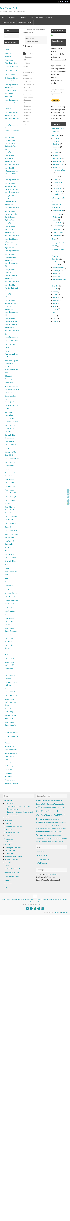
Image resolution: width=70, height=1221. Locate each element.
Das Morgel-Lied (10, 74)
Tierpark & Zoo (58, 164)
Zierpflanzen (57, 194)
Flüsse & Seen (58, 232)
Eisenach (56, 265)
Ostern (55, 220)
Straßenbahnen (58, 210)
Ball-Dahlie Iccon (11, 486)
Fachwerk (56, 150)
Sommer (39, 831)
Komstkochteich (56, 819)
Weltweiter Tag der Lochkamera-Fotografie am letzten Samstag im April (11, 366)
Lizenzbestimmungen (11, 876)
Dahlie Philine (10, 658)
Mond (55, 316)
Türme (55, 167)
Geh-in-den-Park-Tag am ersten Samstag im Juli (11, 399)
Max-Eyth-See (10, 611)
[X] (65, 1)
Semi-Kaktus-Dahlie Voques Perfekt (10, 621)
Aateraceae (40, 800)
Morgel (45, 825)
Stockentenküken (11, 593)
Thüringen (45, 838)
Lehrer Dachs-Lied (11, 67)
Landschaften (56, 229)
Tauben (55, 303)
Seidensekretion (27, 91)
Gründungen (9, 803)
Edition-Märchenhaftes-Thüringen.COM (33, 899)
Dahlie (61, 804)
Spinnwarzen (27, 112)
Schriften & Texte (58, 249)
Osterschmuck (10, 769)
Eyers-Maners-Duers (47, 807)
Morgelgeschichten (42, 828)
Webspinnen (26, 121)
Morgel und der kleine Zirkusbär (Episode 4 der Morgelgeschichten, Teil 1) (11, 260)
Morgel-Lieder (50, 825)
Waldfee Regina (39, 841)
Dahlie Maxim (10, 672)
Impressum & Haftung (11, 872)
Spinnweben (26, 115)
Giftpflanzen (57, 182)
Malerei (7, 818)
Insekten (25, 81)
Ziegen (55, 309)
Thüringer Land (51, 838)
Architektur (56, 135)
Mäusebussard (10, 597)
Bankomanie (9, 565)
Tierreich (25, 66)
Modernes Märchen (40, 825)
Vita (5, 887)
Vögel (55, 306)
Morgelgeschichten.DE (54, 899)
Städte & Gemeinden (12, 859)
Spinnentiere (26, 106)
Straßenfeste (57, 223)
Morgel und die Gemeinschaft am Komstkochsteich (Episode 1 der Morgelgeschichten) (12, 324)
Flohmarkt (8, 582)
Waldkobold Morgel (61, 841)
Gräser (55, 185)
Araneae (25, 75)
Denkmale (56, 147)
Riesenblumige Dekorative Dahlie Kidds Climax (11, 510)
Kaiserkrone (9, 586)
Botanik (55, 177)
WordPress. (64, 912)
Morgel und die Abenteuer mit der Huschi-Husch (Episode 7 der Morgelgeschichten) (12, 217)
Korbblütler (40, 822)
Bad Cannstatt (57, 262)
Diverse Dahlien (10, 561)
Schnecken (56, 297)
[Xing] (68, 1)
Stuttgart (56, 273)
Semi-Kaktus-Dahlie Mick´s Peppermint (10, 665)
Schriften (8, 823)
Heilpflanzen (57, 188)
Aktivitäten (8, 800)
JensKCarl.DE (51, 874)
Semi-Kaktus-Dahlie (61, 828)
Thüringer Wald (58, 838)
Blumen (55, 180)
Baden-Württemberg (56, 800)
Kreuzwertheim (10, 780)
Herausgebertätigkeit (13, 832)
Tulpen (7, 589)
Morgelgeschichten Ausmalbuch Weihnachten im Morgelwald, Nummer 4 (11, 90)
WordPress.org (42, 863)
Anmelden (40, 852)
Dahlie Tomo (9, 635)
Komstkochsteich (49, 819)
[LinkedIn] (63, 1)
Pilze (54, 239)
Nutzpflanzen (57, 191)
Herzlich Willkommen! (12, 869)
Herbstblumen (41, 811)
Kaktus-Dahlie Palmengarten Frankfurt (10, 428)
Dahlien (39, 807)
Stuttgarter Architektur (49, 835)
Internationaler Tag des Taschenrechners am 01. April (12, 389)
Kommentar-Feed (43, 859)
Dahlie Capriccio (10, 523)
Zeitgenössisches (59, 170)
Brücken (56, 138)
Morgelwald (50, 828)
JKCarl (31, 54)
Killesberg (40, 819)
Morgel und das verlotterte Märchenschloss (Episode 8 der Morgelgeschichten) (12, 201)
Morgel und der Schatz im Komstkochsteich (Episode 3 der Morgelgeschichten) (12, 275)
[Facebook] (58, 1)
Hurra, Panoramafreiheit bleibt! (11, 571)
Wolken (55, 321)
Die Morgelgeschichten (14, 826)
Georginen (55, 807)
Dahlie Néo (8, 527)
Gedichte (9, 829)
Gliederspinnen (27, 78)
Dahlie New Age (10, 496)
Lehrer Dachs (54, 822)
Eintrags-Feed (42, 855)
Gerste (7, 469)
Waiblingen (57, 276)
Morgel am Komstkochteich (59, 825)
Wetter (54, 313)
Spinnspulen (26, 109)
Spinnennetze (27, 100)
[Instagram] (61, 1)
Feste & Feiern (57, 214)
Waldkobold (54, 841)
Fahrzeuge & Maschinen (13, 848)
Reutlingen (57, 270)
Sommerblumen (49, 831)
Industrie (56, 153)
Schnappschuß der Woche (13, 856)
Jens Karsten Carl (8, 8)
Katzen (55, 292)
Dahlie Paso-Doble (11, 531)
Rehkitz (54, 828)
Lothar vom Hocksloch (61, 822)
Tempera (56, 912)
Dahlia (56, 804)
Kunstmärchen (49, 822)
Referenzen (8, 884)
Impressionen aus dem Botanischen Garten (11, 756)
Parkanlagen (57, 161)
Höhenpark (52, 811)
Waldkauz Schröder (46, 841)
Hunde (55, 289)
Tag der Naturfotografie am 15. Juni (11, 354)
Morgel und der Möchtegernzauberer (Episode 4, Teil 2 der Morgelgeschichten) (12, 174)
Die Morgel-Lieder (58, 198)
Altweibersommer (28, 72)
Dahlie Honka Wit (11, 695)
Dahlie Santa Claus (11, 341)
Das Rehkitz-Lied (11, 70)
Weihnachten (57, 226)
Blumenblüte (41, 804)
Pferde (55, 295)
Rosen (7, 578)
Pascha (7, 448)
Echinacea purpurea (11, 732)
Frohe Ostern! (9, 383)
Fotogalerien (8, 839)
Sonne (55, 319)
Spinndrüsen (26, 94)
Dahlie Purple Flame (12, 459)
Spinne (25, 97)
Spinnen (27, 63)
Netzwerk (7, 880)
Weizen (7, 743)
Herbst (62, 807)
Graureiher (8, 607)
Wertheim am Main (11, 784)
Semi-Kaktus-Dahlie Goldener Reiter (10, 702)
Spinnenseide (27, 103)
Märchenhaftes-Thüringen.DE (11, 899)
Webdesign (8, 835)
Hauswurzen (9, 729)
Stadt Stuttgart (59, 831)
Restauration (9, 821)
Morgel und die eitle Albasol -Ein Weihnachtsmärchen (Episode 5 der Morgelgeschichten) (12, 245)
